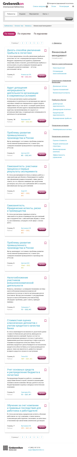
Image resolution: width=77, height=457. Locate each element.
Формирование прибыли (62, 118)
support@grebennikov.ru (36, 450)
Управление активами (60, 125)
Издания (22, 14)
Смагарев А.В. (26, 392)
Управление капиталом (60, 136)
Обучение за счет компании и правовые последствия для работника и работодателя (24, 408)
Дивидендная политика (62, 109)
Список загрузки (40, 6)
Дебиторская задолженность (59, 105)
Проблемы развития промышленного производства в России (20, 135)
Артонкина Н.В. (26, 228)
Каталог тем (19, 26)
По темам (9, 33)
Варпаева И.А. (26, 119)
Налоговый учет (59, 68)
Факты (45, 14)
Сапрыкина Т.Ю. (26, 307)
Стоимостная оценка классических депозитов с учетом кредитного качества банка (23, 324)
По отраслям (24, 33)
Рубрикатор (11, 14)
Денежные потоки (60, 86)
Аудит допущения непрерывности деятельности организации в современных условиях (22, 91)
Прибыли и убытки (59, 100)
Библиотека (9, 26)
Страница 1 (15, 43)
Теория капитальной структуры (60, 145)
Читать (42, 76)
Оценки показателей (60, 90)
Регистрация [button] (64, 6)
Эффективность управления (59, 156)
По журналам (40, 33)
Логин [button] (53, 6)
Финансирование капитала (59, 150)
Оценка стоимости (60, 140)
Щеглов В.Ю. (25, 153)
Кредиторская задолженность (59, 114)
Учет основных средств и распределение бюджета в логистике (23, 372)
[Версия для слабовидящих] (73, 6)
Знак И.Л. (24, 191)
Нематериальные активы (62, 129)
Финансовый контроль (61, 93)
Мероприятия (34, 14)
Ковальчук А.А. (26, 74)
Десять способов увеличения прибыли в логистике (23, 51)
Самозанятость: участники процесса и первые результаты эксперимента (22, 169)
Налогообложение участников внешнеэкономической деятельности (20, 281)
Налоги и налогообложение (62, 64)
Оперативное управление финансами (61, 81)
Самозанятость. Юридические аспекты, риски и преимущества (24, 208)
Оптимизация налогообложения (59, 72)
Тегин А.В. (24, 356)
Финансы (28, 26)
